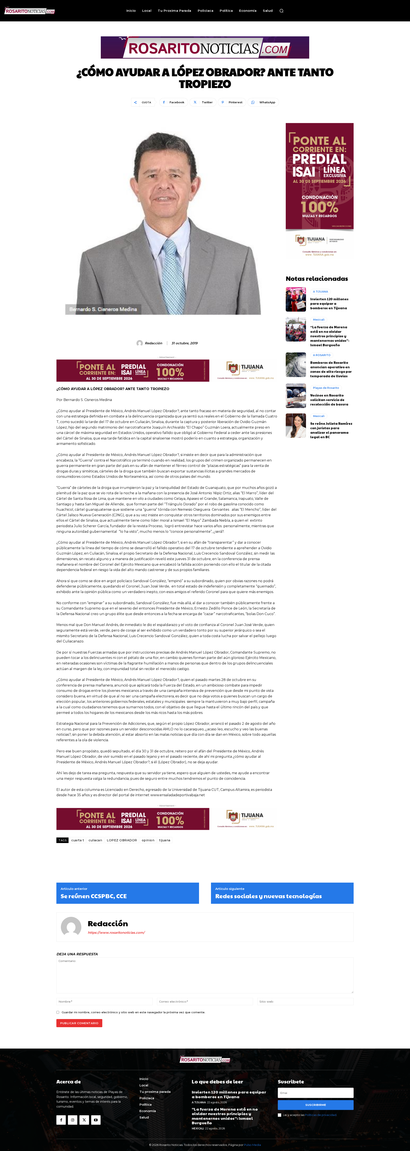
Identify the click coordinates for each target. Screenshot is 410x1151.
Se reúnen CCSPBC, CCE (94, 895)
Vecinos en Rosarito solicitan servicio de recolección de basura (329, 399)
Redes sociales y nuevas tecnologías (268, 895)
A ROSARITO (322, 355)
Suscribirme (315, 1105)
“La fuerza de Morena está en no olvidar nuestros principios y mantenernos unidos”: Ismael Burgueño (329, 336)
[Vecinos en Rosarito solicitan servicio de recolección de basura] (296, 395)
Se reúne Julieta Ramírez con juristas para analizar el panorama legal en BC (331, 430)
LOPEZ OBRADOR (122, 840)
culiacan (95, 840)
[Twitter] (84, 1120)
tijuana (164, 840)
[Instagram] (72, 1120)
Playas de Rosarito (326, 387)
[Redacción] (140, 343)
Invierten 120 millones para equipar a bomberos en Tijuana (329, 303)
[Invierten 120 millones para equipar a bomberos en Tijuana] (296, 299)
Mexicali (319, 319)
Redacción (153, 343)
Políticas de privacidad (320, 1115)
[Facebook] (61, 1120)
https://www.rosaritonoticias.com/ (116, 933)
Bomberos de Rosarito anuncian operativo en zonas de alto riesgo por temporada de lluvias (331, 369)
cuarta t (77, 840)
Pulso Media (252, 1145)
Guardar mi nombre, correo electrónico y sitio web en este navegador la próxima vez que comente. (133, 1012)
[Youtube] (96, 1120)
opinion (148, 840)
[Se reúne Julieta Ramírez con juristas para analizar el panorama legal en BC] (296, 425)
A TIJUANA (320, 291)
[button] (281, 10)
